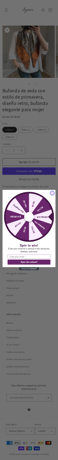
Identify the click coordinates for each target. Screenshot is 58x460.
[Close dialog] (52, 193)
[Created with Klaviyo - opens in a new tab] (29, 268)
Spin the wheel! (29, 262)
